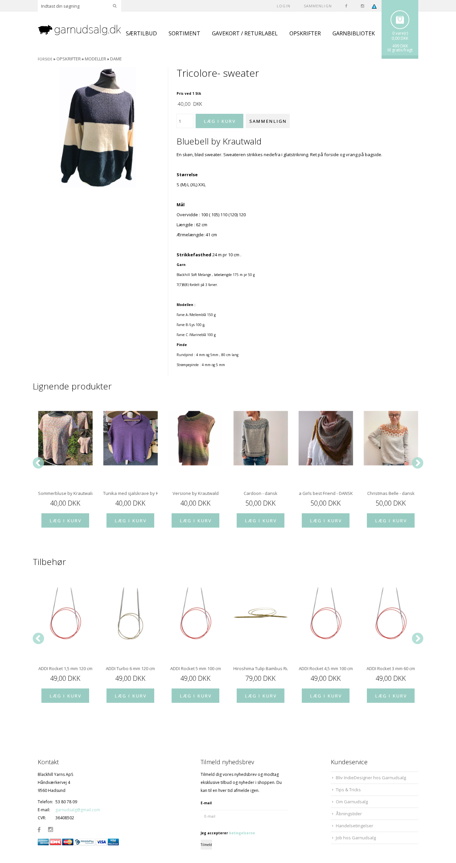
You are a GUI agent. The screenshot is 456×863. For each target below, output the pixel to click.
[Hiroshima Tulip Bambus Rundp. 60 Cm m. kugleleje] (260, 613)
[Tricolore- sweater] (98, 127)
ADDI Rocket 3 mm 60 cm (391, 668)
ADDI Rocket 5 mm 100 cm (195, 668)
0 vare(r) (400, 33)
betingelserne (242, 833)
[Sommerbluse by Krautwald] (65, 438)
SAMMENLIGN (318, 5)
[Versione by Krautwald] (195, 438)
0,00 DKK (400, 38)
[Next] (417, 463)
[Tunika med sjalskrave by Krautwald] (130, 438)
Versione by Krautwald (196, 493)
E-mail (206, 803)
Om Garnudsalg (352, 802)
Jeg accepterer (228, 833)
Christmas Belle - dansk (391, 493)
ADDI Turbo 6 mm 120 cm (130, 668)
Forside (45, 59)
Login (283, 5)
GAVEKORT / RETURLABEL (245, 33)
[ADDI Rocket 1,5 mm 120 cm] (65, 613)
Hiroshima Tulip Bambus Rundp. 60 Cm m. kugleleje (260, 668)
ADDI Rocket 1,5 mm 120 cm (65, 668)
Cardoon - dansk (260, 493)
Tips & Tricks (348, 790)
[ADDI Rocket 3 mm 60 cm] (391, 613)
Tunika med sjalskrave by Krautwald (130, 493)
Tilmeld (206, 844)
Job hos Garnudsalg (356, 838)
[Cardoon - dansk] (260, 438)
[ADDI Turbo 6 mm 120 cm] (130, 613)
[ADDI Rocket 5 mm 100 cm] (195, 613)
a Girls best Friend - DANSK (326, 493)
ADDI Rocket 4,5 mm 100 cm (326, 668)
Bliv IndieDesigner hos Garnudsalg (371, 778)
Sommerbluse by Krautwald (65, 493)
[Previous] (38, 463)
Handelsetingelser (354, 826)
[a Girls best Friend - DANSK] (325, 438)
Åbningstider (349, 814)
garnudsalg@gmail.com (77, 810)
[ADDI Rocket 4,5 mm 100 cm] (325, 613)
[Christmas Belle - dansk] (391, 438)
